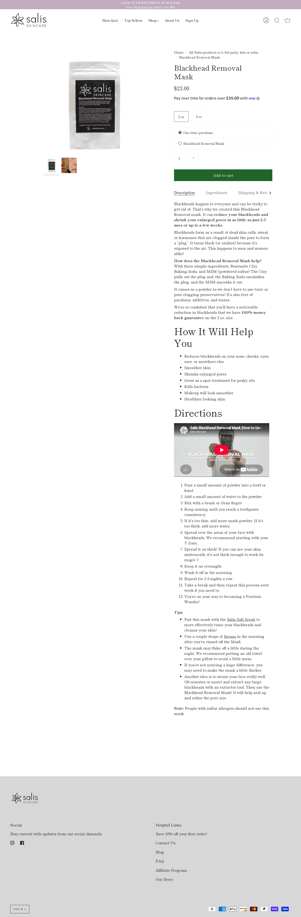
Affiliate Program (171, 870)
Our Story (164, 879)
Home (179, 52)
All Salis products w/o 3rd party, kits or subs (223, 52)
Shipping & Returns (256, 192)
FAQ (160, 861)
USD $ (18, 909)
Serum (230, 636)
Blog (160, 852)
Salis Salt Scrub (241, 619)
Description (184, 192)
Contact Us (166, 842)
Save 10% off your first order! (181, 833)
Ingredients (216, 192)
